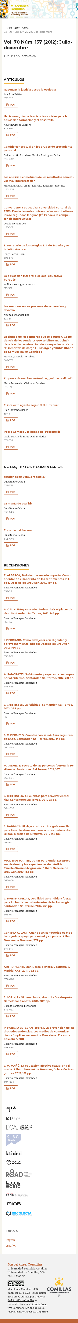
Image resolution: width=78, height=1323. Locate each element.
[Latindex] (14, 1154)
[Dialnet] (14, 1119)
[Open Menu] (4, 4)
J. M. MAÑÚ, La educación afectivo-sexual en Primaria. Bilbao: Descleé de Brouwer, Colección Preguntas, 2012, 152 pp (38, 1069)
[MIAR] (14, 1205)
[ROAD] (19, 1176)
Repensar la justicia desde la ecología (30, 89)
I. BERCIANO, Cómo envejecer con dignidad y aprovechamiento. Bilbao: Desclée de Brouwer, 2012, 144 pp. (36, 643)
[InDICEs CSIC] (13, 1187)
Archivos (21, 27)
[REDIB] (17, 1196)
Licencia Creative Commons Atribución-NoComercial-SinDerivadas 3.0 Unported (28, 1308)
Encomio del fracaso (18, 530)
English (10, 1240)
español (11, 1245)
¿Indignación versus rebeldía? (24, 477)
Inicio (8, 27)
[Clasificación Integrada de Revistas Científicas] (13, 1145)
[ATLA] (12, 1111)
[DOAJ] (19, 1128)
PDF (12, 104)
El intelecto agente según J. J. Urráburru (32, 405)
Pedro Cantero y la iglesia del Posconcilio (32, 431)
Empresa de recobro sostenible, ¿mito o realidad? (38, 378)
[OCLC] (14, 1164)
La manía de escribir (18, 503)
